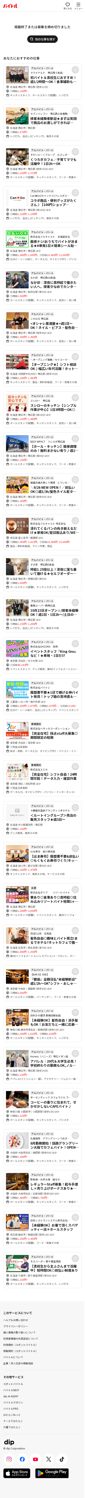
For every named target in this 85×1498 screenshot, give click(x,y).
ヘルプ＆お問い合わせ (15, 1320)
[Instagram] (9, 1459)
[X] (48, 1459)
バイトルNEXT (11, 1390)
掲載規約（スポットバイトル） (20, 1351)
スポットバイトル (13, 1384)
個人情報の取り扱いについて (19, 1332)
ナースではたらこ (13, 1421)
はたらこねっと (12, 1414)
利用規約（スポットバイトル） (20, 1344)
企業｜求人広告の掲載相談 (18, 1363)
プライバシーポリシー (15, 1326)
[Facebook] (22, 1459)
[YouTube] (35, 1459)
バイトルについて (13, 1357)
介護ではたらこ (12, 1427)
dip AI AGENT (10, 1396)
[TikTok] (62, 1459)
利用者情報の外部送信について (20, 1338)
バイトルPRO (10, 1408)
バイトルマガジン (13, 1402)
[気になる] (75, 70)
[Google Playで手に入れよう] (52, 1473)
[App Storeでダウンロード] (16, 1473)
